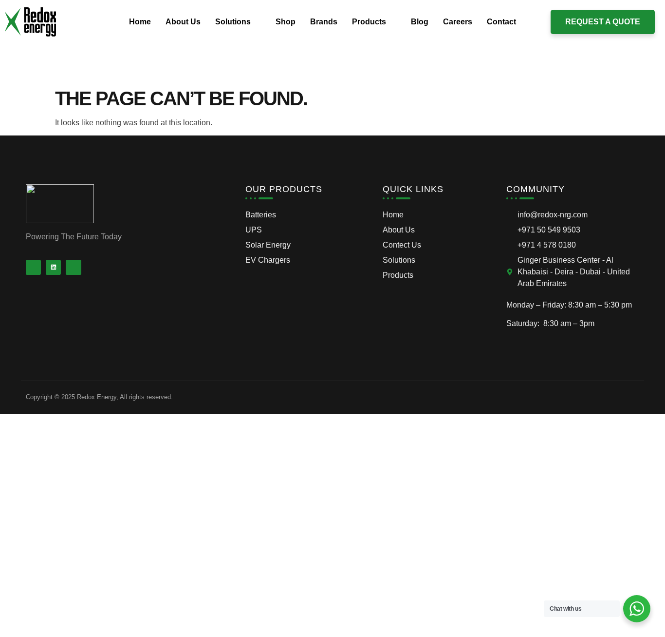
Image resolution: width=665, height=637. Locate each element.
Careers (457, 22)
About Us (183, 22)
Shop (286, 22)
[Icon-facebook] (33, 267)
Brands (323, 22)
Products (369, 22)
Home (140, 22)
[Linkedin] (53, 267)
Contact (501, 22)
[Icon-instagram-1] (73, 267)
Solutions (233, 22)
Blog (419, 22)
